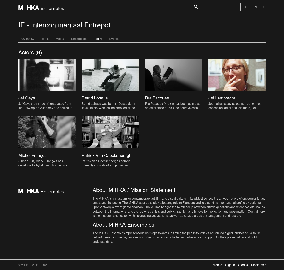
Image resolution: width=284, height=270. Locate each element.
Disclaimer (258, 264)
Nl (247, 6)
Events (114, 38)
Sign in (230, 264)
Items (45, 38)
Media (60, 38)
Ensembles (79, 38)
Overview (27, 38)
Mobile (217, 264)
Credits (243, 264)
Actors (98, 38)
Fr (262, 6)
